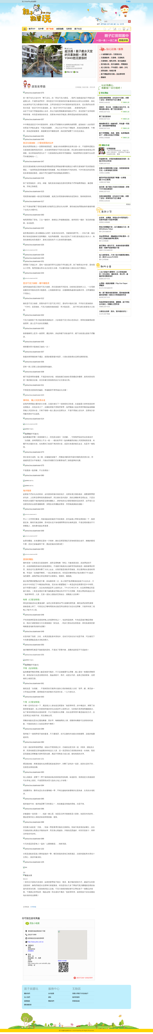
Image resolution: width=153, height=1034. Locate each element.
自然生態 (107, 102)
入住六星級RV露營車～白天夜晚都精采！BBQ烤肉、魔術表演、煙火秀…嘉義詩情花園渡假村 (113, 274)
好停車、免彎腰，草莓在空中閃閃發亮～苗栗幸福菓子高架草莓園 (114, 219)
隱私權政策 (27, 1005)
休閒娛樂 (107, 137)
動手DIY (32, 29)
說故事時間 (120, 74)
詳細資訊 (31, 951)
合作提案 (51, 993)
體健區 (103, 77)
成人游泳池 (105, 67)
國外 (100, 231)
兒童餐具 (121, 58)
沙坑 (126, 67)
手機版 (128, 1)
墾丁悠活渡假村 (105, 116)
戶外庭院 (114, 67)
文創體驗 (107, 173)
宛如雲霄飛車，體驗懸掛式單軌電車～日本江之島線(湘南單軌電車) (114, 237)
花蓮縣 (101, 163)
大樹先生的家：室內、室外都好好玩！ (113, 311)
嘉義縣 (101, 278)
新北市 (101, 288)
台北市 (101, 314)
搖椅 (121, 67)
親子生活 (78, 29)
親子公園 (110, 24)
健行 (115, 24)
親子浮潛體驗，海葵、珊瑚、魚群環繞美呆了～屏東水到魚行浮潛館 (114, 134)
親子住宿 (69, 48)
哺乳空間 (112, 61)
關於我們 (27, 993)
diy (118, 24)
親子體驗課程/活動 (108, 74)
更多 (118, 154)
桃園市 (101, 250)
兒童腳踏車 (105, 58)
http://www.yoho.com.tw (35, 942)
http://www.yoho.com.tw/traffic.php (39, 963)
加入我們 (27, 997)
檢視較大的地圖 (62, 960)
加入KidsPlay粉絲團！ (29, 1)
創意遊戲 (60, 29)
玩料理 (69, 29)
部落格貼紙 (76, 1001)
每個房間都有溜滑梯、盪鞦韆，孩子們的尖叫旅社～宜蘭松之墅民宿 (114, 303)
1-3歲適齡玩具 (106, 54)
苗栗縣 (101, 222)
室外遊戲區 (115, 64)
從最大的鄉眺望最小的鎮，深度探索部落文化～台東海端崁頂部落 (114, 169)
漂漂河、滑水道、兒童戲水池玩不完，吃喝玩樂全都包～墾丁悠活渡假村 (114, 108)
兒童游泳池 (117, 54)
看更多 (128, 204)
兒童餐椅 (104, 61)
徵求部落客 (76, 997)
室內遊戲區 (122, 61)
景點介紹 (69, 72)
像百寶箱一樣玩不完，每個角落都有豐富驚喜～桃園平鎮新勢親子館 (114, 247)
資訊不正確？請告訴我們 (84, 978)
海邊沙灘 (112, 71)
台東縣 (101, 173)
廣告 (49, 997)
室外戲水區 (105, 64)
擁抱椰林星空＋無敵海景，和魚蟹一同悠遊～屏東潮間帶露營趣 (114, 125)
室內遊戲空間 (107, 231)
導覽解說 (124, 64)
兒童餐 (113, 58)
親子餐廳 (107, 182)
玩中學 (122, 24)
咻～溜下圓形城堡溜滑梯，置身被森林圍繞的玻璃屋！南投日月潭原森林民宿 (114, 294)
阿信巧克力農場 (79, 885)
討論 (76, 72)
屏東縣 (101, 102)
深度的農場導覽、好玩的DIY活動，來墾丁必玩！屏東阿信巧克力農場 (114, 99)
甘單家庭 (33, 907)
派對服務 (104, 71)
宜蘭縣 (101, 306)
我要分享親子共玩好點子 (80, 993)
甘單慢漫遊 (111, 149)
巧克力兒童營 (46, 128)
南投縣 (101, 297)
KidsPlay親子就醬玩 (39, 15)
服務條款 (27, 1001)
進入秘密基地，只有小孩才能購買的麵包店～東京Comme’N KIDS (114, 256)
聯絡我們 (51, 1001)
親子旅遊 (103, 24)
